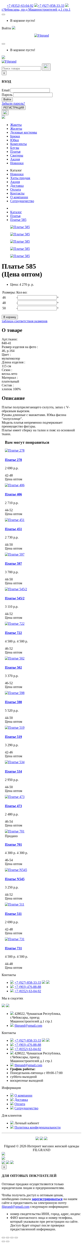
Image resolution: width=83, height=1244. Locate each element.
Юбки (14, 140)
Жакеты (16, 125)
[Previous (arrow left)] (3, 1241)
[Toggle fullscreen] (12, 1237)
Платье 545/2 (14, 598)
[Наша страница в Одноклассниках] (7, 1006)
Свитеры (16, 155)
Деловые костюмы (23, 132)
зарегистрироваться (47, 1199)
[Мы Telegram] (37, 1139)
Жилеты (16, 128)
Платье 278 (13, 460)
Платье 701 (13, 844)
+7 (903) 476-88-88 (27, 987)
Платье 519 (13, 737)
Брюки (15, 136)
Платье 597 (13, 563)
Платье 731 (13, 948)
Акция (15, 159)
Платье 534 (13, 771)
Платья (15, 151)
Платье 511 (13, 914)
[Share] (7, 1237)
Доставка (17, 185)
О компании (19, 197)
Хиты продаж (20, 178)
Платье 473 (13, 806)
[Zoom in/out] (16, 1237)
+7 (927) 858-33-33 (51, 5)
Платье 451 (13, 529)
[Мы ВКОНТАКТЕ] (3, 1006)
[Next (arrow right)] (7, 1241)
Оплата (15, 189)
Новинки (17, 163)
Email (6, 90)
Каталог (16, 170)
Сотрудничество (22, 201)
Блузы (14, 148)
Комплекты (18, 144)
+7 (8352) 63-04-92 (20, 5)
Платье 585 (18, 220)
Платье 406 (13, 494)
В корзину (9, 317)
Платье (14, 879)
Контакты (17, 193)
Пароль (7, 94)
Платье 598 (13, 702)
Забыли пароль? (13, 103)
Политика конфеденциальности (37, 1127)
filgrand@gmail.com (28, 1025)
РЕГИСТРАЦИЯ (13, 107)
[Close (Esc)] (3, 1237)
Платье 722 (13, 633)
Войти (7, 99)
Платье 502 (13, 667)
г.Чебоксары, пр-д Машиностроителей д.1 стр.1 (36, 9)
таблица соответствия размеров (24, 321)
